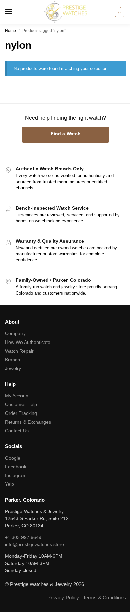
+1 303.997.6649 (23, 537)
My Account (17, 395)
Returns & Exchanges (28, 422)
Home (10, 30)
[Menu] (15, 12)
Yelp (9, 484)
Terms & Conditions (104, 597)
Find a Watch (66, 133)
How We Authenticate (27, 342)
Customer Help (21, 404)
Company (15, 333)
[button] (118, 12)
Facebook (15, 466)
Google (12, 458)
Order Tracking (21, 413)
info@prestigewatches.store (34, 544)
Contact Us (17, 430)
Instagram (16, 475)
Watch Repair (19, 351)
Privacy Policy (63, 597)
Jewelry (13, 368)
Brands (12, 359)
